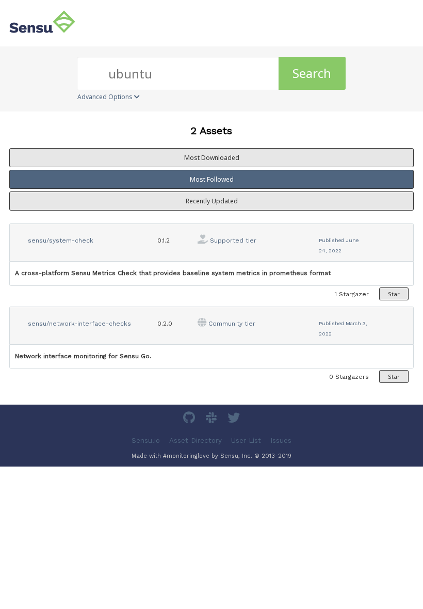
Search (311, 73)
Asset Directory (195, 440)
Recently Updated (212, 201)
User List (246, 440)
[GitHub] (190, 419)
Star (394, 294)
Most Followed (212, 179)
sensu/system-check (60, 240)
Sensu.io (146, 440)
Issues (280, 440)
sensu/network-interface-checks (79, 323)
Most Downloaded (211, 157)
